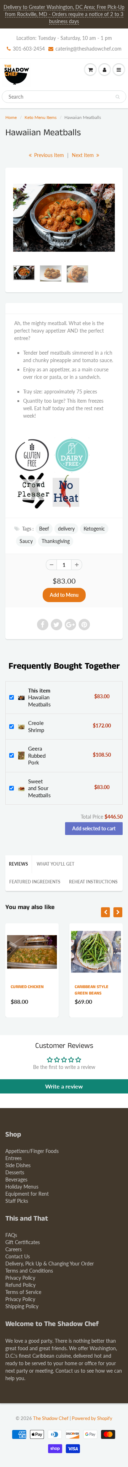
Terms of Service (23, 1292)
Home (11, 117)
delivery (66, 529)
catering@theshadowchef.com (88, 49)
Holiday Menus (21, 1187)
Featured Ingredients (34, 881)
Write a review (64, 1086)
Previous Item (48, 155)
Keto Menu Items (41, 117)
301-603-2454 (29, 49)
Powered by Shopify (92, 1418)
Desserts (14, 1172)
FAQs (11, 1235)
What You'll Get (55, 864)
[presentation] (105, 912)
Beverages (16, 1179)
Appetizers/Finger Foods (32, 1151)
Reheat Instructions (93, 881)
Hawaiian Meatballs (39, 697)
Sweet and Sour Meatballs (39, 788)
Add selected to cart (94, 828)
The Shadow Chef (51, 1418)
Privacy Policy (20, 1278)
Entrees (13, 1158)
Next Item (83, 155)
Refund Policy (20, 1285)
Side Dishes (18, 1165)
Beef (44, 529)
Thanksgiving (56, 541)
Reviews (18, 864)
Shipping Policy (21, 1306)
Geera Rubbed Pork (37, 755)
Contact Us (17, 1256)
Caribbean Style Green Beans (73, 990)
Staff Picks (16, 1201)
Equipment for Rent (27, 1194)
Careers (13, 1249)
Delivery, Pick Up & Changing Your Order (49, 1263)
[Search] (117, 97)
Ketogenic (94, 529)
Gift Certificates (22, 1242)
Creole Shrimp (36, 726)
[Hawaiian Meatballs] (64, 217)
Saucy (26, 541)
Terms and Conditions (29, 1271)
